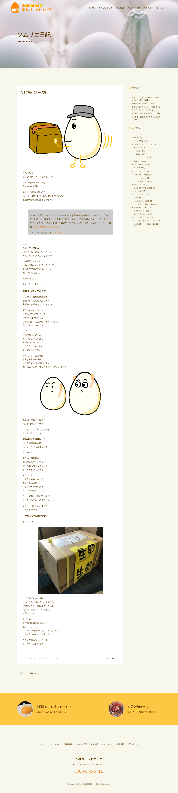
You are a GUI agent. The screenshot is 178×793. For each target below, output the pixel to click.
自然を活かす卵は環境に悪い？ (143, 104)
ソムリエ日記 (134, 8)
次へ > (33, 673)
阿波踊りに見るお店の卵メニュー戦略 (146, 113)
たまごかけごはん (142, 157)
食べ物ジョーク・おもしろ (143, 211)
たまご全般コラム (140, 171)
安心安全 (137, 198)
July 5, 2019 (56, 233)
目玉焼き (139, 151)
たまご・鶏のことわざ (141, 217)
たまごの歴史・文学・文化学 (144, 204)
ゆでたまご (139, 147)
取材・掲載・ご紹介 (141, 175)
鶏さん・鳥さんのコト (141, 214)
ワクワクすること (140, 164)
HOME (92, 8)
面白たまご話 (138, 161)
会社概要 (120, 744)
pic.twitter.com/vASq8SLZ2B (46, 227)
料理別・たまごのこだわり (143, 144)
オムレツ (139, 154)
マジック (139, 168)
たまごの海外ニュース (141, 181)
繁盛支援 (148, 8)
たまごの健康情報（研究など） (145, 188)
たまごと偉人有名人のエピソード (145, 221)
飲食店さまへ (138, 185)
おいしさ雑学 (138, 191)
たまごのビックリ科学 (141, 201)
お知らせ (135, 138)
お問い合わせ (136, 706)
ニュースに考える (140, 194)
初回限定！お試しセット (52, 706)
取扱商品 (120, 8)
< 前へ (22, 673)
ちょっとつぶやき (50, 658)
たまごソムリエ (105, 8)
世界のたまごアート (141, 207)
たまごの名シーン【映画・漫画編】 (146, 224)
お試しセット (161, 8)
